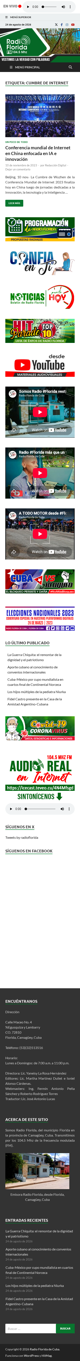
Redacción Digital (55, 165)
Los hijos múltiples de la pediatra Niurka (36, 692)
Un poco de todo (16, 142)
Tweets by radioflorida (21, 837)
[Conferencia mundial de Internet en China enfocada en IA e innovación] (40, 117)
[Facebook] (62, 25)
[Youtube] (73, 25)
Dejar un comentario (17, 169)
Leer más (12, 202)
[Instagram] (67, 25)
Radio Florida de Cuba (44, 1349)
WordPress (31, 1355)
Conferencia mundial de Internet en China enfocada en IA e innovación (37, 153)
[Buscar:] (40, 1328)
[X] (56, 25)
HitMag (47, 1355)
